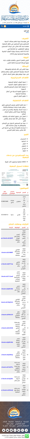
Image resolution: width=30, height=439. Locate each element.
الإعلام (5, 421)
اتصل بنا (5, 425)
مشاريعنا (11, 421)
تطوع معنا (12, 425)
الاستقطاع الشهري (23, 425)
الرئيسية (26, 421)
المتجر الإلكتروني (20, 423)
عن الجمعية (18, 421)
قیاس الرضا (10, 423)
